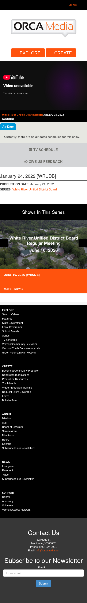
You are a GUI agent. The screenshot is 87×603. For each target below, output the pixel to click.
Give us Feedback (45, 161)
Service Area (9, 431)
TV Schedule (45, 150)
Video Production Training (17, 387)
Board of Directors (12, 426)
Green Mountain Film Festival (19, 352)
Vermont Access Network (16, 509)
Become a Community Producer (20, 370)
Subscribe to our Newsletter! (18, 448)
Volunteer (7, 505)
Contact (6, 443)
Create (63, 52)
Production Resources (15, 379)
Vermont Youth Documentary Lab (21, 348)
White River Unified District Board (34, 189)
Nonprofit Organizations (15, 374)
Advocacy (7, 501)
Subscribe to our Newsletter (18, 479)
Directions (8, 435)
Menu (72, 5)
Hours (5, 439)
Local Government (12, 327)
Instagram (8, 466)
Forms (5, 396)
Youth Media (9, 383)
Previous (4, 243)
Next (83, 243)
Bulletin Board (10, 400)
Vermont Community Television (20, 344)
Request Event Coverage (16, 391)
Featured (7, 318)
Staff (4, 422)
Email (42, 567)
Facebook (8, 470)
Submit (43, 583)
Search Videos (10, 314)
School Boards (10, 331)
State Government (12, 322)
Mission (6, 418)
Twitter (6, 474)
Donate (6, 497)
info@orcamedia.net (47, 550)
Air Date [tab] (8, 126)
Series (6, 335)
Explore (30, 52)
